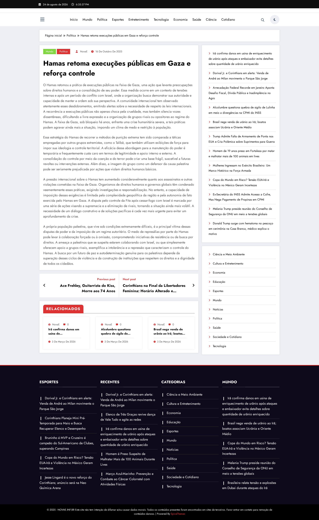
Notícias (218, 309)
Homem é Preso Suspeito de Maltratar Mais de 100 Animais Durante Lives (127, 459)
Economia (181, 19)
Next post (129, 279)
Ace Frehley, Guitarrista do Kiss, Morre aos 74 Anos (87, 288)
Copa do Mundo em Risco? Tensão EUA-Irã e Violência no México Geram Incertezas (66, 463)
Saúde (196, 19)
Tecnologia (161, 19)
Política (102, 19)
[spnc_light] (274, 19)
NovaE (84, 51)
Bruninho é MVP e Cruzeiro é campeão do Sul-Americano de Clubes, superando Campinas (67, 443)
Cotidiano (228, 19)
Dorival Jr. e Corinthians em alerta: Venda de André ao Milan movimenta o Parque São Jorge (67, 403)
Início (74, 19)
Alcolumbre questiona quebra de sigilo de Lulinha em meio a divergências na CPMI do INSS (116, 331)
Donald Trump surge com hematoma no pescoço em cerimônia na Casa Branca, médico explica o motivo (241, 228)
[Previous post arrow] (44, 285)
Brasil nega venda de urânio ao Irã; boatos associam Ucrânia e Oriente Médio (168, 331)
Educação (219, 282)
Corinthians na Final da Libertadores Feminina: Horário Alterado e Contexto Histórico (154, 288)
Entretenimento (138, 19)
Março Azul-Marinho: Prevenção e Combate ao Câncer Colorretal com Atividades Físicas (126, 479)
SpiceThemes (178, 514)
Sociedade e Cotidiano (227, 337)
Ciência (211, 19)
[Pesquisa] (262, 20)
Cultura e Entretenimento (228, 263)
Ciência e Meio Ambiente (229, 254)
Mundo (87, 19)
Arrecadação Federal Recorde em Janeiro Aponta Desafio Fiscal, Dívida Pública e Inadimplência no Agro (241, 93)
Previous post (106, 279)
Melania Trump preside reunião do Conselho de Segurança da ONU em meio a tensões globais (248, 468)
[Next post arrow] (193, 285)
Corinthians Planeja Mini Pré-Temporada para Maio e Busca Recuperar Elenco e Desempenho (63, 423)
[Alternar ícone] (42, 20)
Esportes (118, 19)
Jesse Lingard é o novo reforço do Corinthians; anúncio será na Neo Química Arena (66, 483)
